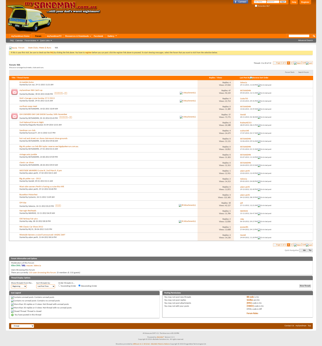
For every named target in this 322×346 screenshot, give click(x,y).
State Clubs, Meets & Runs (39, 48)
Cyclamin (32, 197)
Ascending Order (68, 286)
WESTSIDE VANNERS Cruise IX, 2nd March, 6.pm (40, 170)
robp (30, 221)
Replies (212, 78)
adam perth (33, 173)
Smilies (250, 300)
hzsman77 (32, 133)
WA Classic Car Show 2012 (31, 227)
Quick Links (45, 40)
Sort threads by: (43, 283)
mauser (29, 266)
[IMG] (249, 303)
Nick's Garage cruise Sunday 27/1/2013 (37, 98)
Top (310, 250)
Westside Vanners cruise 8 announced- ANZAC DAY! (42, 235)
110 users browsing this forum (42, 273)
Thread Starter (23, 78)
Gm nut (31, 85)
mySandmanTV (54, 36)
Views (219, 78)
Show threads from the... (22, 283)
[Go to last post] (264, 85)
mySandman (301, 326)
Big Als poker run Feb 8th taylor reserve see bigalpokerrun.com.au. (49, 146)
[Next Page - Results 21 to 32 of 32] (297, 62)
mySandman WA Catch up (30, 90)
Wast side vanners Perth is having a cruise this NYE (41, 187)
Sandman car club (27, 130)
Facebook (98, 36)
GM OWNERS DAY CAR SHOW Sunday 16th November (43, 114)
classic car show (26, 162)
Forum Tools (289, 72)
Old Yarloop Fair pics (28, 219)
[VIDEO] (250, 306)
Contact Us (289, 326)
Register (305, 2)
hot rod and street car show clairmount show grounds (43, 138)
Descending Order (88, 286)
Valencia (31, 206)
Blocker (31, 94)
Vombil (31, 101)
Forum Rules (252, 313)
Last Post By (245, 78)
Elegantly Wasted (35, 125)
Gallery (111, 36)
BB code (250, 297)
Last (304, 63)
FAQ (12, 40)
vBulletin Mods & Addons (160, 344)
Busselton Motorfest (28, 195)
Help (294, 2)
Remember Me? (263, 6)
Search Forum (303, 72)
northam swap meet (28, 106)
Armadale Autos (26, 82)
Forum (38, 36)
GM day (22, 203)
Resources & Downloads (77, 36)
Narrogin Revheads (27, 211)
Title (13, 78)
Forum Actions (30, 40)
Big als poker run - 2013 (30, 179)
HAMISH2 (32, 213)
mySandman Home (20, 36)
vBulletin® (160, 337)
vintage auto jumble (28, 154)
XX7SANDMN (33, 109)
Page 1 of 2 (281, 63)
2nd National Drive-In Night (31, 122)
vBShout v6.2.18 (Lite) (141, 344)
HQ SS (30, 229)
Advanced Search (305, 40)
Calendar (19, 40)
